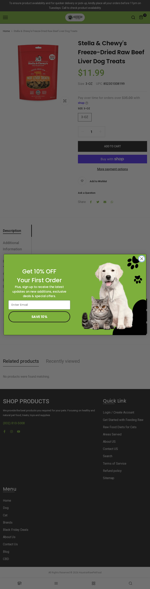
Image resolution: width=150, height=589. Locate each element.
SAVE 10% (39, 316)
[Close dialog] (141, 258)
